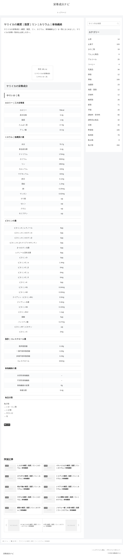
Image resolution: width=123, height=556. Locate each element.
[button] (118, 23)
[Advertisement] (42, 49)
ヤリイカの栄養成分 (43, 73)
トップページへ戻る (98, 550)
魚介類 (8, 424)
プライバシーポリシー (113, 550)
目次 (39, 69)
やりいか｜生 (42, 76)
